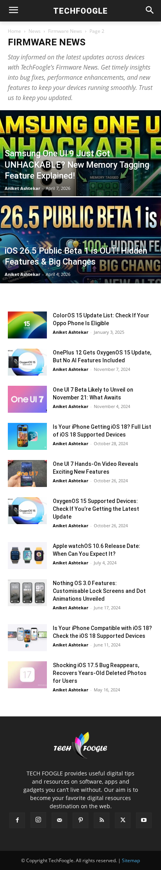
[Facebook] (17, 820)
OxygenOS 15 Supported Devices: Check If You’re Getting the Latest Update (96, 509)
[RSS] (101, 820)
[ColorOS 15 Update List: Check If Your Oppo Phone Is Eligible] (27, 324)
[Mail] (59, 820)
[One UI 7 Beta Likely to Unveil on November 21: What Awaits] (27, 399)
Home (14, 31)
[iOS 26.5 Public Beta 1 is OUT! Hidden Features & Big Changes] (80, 267)
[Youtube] (144, 820)
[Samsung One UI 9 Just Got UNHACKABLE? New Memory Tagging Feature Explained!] (80, 179)
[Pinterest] (80, 820)
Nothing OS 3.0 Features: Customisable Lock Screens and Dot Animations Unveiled (99, 591)
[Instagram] (38, 820)
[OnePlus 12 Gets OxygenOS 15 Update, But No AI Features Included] (27, 362)
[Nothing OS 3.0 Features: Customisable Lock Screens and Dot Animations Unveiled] (27, 592)
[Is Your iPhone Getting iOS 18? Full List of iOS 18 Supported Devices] (27, 436)
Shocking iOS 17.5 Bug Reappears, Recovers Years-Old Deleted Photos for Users (100, 673)
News (35, 31)
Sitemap (131, 860)
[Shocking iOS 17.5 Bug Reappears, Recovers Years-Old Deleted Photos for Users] (27, 674)
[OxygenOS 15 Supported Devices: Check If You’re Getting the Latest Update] (27, 510)
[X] (123, 820)
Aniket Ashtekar (22, 188)
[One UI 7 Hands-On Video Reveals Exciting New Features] (27, 473)
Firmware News (65, 31)
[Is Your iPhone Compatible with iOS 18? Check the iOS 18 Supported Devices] (27, 637)
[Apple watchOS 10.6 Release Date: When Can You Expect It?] (27, 555)
